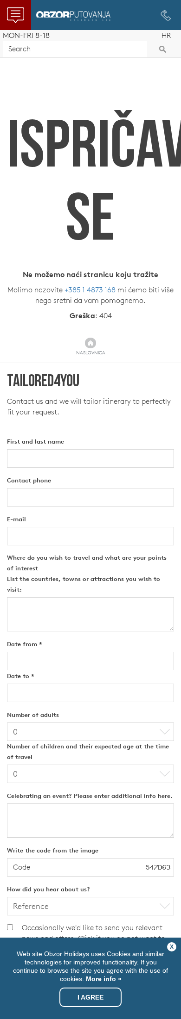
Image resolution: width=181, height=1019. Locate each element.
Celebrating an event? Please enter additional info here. (90, 796)
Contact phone (29, 480)
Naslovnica (90, 352)
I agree (90, 997)
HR (166, 35)
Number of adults (33, 715)
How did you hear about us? (48, 889)
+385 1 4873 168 (90, 289)
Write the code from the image (52, 850)
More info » (103, 978)
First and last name (35, 441)
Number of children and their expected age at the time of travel (88, 751)
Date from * (24, 644)
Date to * (20, 676)
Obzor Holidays (73, 16)
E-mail (16, 519)
